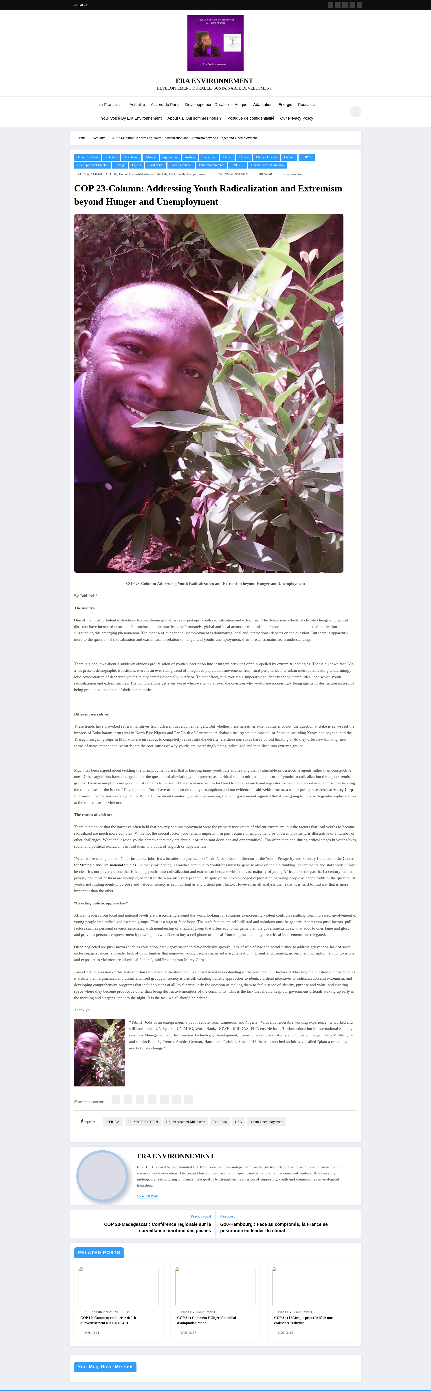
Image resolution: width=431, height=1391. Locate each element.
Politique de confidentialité (250, 118)
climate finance (266, 157)
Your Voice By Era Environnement (131, 118)
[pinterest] (164, 1099)
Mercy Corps (343, 789)
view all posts (147, 1196)
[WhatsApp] (176, 1099)
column (289, 157)
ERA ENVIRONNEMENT (214, 80)
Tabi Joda (161, 174)
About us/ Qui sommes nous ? (194, 118)
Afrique (241, 104)
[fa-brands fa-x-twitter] (338, 5)
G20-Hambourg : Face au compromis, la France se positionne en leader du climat (274, 1227)
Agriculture (170, 157)
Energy (120, 165)
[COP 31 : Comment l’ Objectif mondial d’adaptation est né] (215, 1286)
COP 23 (307, 157)
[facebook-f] (330, 5)
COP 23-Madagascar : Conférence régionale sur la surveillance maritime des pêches (157, 1227)
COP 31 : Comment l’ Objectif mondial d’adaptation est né (206, 1320)
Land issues (155, 165)
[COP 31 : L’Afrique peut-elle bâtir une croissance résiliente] (312, 1286)
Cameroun (209, 157)
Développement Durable (207, 104)
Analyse (190, 157)
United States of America (267, 165)
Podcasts (306, 104)
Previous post (201, 1216)
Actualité (137, 104)
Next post (227, 1216)
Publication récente (211, 165)
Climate (244, 157)
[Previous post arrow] (76, 1224)
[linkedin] (140, 1099)
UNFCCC (237, 165)
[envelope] (152, 1099)
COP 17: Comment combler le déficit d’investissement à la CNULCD (108, 1320)
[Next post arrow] (355, 1224)
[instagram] (352, 5)
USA (172, 174)
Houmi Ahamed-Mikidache (136, 174)
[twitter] (128, 1099)
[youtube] (359, 5)
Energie (285, 104)
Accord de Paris (165, 104)
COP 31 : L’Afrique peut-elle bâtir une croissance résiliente (303, 1320)
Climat (227, 157)
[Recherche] (341, 112)
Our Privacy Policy (296, 118)
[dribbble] (345, 5)
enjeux (136, 165)
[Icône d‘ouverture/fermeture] (73, 112)
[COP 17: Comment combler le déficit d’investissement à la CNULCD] (118, 1286)
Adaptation (263, 104)
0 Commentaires (292, 174)
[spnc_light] (355, 111)
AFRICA (83, 174)
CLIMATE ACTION (104, 174)
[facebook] (116, 1099)
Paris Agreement (181, 165)
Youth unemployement (192, 174)
